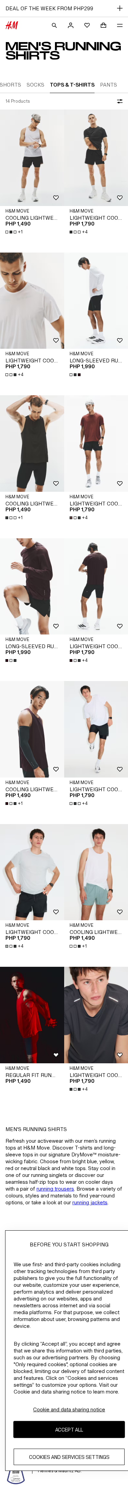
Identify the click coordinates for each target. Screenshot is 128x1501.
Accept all (69, 1430)
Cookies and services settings (69, 1457)
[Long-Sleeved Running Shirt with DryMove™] (32, 586)
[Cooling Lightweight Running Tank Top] (32, 158)
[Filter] (118, 101)
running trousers (55, 1189)
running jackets (90, 1202)
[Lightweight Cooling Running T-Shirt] (32, 301)
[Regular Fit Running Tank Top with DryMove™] (32, 1015)
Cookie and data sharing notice (69, 1409)
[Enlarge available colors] (76, 375)
